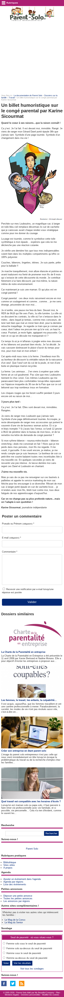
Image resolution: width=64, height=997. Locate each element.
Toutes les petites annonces (17, 898)
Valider (32, 602)
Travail (12, 98)
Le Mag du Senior (14, 922)
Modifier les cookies (50, 995)
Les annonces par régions (16, 901)
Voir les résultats (22, 963)
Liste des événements (14, 884)
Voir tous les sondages (32, 968)
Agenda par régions (13, 881)
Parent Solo (32, 848)
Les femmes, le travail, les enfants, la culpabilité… (29, 700)
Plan (58, 992)
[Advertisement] (32, 58)
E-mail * (11, 537)
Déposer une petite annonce (17, 895)
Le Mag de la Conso (15, 919)
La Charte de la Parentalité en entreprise (23, 652)
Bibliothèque (9, 862)
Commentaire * (9, 551)
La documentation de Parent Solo (28, 95)
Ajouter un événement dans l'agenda (22, 879)
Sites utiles (9, 865)
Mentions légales (12, 995)
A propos (7, 867)
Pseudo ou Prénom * (18, 523)
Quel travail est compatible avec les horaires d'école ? (31, 801)
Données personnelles (30, 995)
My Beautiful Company (44, 992)
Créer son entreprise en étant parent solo (23, 750)
